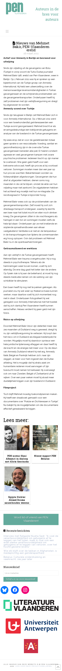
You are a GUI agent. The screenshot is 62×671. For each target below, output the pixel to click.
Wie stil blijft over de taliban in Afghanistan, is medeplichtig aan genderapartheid (30, 552)
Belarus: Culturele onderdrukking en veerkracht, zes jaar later (25, 558)
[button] (32, 31)
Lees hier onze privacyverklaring (33, 666)
